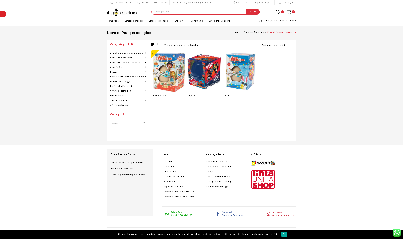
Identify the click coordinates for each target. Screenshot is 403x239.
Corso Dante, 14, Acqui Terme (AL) (254, 2)
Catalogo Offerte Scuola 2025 (178, 197)
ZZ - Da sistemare (119, 105)
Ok (284, 234)
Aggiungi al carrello (182, 95)
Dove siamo (169, 171)
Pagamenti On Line (173, 186)
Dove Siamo (197, 21)
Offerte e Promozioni (121, 91)
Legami (114, 72)
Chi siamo (180, 21)
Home (237, 32)
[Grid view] (153, 45)
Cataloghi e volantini (219, 21)
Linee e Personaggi (159, 21)
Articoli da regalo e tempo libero (127, 53)
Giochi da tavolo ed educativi (125, 62)
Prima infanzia (117, 95)
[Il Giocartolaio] (122, 12)
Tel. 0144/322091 (123, 2)
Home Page (113, 21)
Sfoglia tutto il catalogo (220, 181)
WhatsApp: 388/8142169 (154, 2)
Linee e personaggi (120, 81)
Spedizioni (169, 181)
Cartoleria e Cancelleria (122, 58)
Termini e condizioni (173, 176)
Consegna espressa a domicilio (280, 20)
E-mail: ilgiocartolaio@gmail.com (194, 2)
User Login (287, 2)
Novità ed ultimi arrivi (121, 86)
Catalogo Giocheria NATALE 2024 (180, 191)
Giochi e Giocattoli (254, 32)
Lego (211, 171)
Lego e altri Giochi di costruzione (127, 76)
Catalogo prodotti (134, 21)
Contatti (167, 161)
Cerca (252, 12)
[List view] (159, 45)
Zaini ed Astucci (118, 100)
